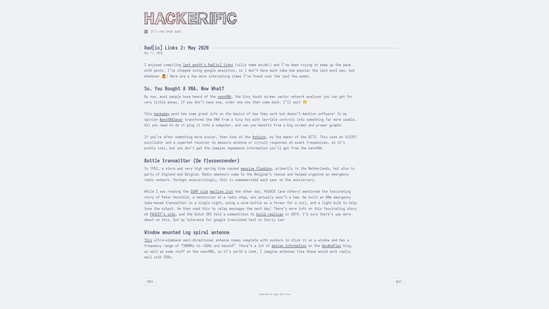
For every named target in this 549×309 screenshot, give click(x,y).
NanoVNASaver (171, 119)
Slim (287, 294)
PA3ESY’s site (162, 214)
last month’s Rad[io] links (208, 65)
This (148, 240)
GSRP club (199, 191)
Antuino (259, 137)
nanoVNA (224, 96)
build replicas (269, 214)
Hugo (275, 294)
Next (399, 282)
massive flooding (256, 168)
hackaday (161, 114)
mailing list (221, 191)
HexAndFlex (331, 246)
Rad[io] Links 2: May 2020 (176, 48)
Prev (150, 282)
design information (289, 246)
